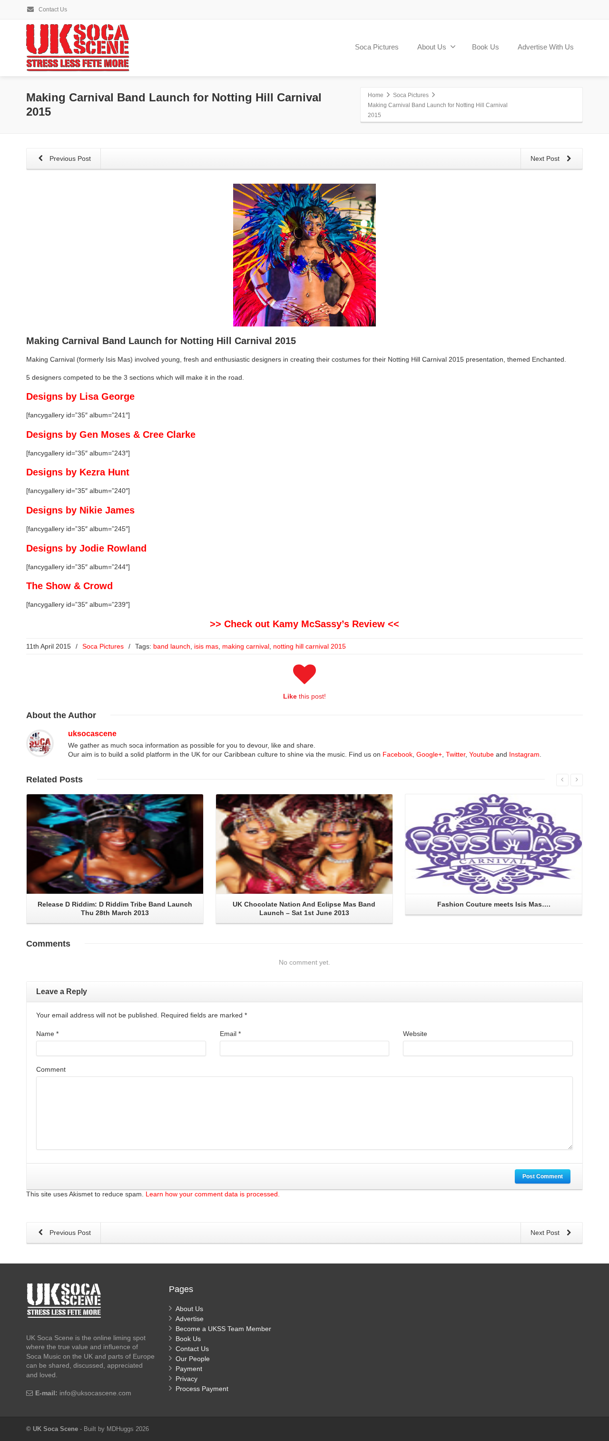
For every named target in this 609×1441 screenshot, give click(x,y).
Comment (51, 1069)
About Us (431, 47)
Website (415, 1033)
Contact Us (52, 9)
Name (47, 1033)
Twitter (455, 754)
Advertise (190, 1319)
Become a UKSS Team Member (223, 1328)
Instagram (524, 754)
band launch (171, 646)
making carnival (245, 646)
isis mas (206, 646)
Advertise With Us (546, 47)
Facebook (398, 754)
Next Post (545, 158)
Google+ (429, 754)
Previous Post (69, 158)
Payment (189, 1368)
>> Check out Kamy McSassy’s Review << (304, 624)
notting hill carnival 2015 (309, 646)
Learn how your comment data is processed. (213, 1194)
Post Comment (542, 1176)
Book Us (485, 47)
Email (230, 1033)
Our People (193, 1358)
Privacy (186, 1378)
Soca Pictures (377, 47)
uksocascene (92, 734)
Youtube (481, 754)
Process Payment (202, 1388)
